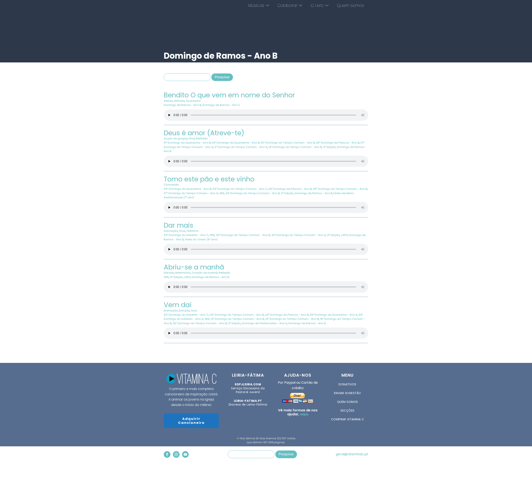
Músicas (256, 5)
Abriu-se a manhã (194, 267)
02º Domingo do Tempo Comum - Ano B (237, 314)
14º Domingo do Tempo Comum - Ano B (292, 319)
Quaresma (193, 101)
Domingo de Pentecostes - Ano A (264, 323)
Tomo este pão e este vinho (209, 179)
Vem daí (177, 304)
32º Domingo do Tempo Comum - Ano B (243, 235)
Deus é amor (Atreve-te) (204, 133)
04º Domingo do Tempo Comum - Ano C (240, 189)
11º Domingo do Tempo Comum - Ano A (240, 147)
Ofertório (192, 231)
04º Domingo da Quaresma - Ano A (333, 314)
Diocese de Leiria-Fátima (248, 402)
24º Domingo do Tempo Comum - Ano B (252, 193)
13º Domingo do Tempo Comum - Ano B (295, 147)
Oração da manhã (204, 272)
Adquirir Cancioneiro (191, 420)
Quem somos (350, 5)
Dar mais (178, 225)
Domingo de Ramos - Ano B (182, 105)
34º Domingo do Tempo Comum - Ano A (298, 235)
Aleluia (168, 101)
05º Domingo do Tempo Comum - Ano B (288, 142)
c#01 (344, 235)
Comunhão (171, 184)
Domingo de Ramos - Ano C (221, 105)
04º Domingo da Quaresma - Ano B (235, 142)
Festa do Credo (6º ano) (201, 239)
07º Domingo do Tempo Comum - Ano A (191, 193)
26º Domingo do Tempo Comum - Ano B (200, 323)
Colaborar (287, 5)
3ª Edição (329, 147)
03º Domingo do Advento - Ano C (186, 235)
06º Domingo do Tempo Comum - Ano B (340, 189)
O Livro (317, 5)
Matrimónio (183, 272)
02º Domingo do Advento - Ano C (186, 314)
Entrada (179, 101)
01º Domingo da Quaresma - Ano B (187, 142)
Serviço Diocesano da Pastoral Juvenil (248, 388)
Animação (171, 231)
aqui (304, 414)
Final (192, 138)
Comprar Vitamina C (347, 419)
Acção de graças (175, 138)
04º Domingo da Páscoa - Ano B (286, 314)
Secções (347, 410)
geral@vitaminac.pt (352, 454)
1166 (221, 193)
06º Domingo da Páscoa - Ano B (337, 142)
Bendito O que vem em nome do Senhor (229, 95)
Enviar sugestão (347, 393)
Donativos (347, 384)
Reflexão (202, 138)
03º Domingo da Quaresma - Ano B (187, 189)
